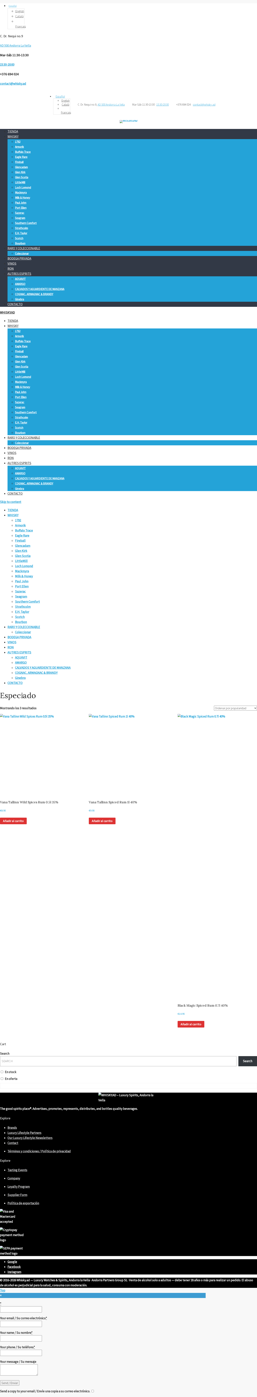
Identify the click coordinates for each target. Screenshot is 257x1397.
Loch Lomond (23, 187)
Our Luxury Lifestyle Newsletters (30, 1138)
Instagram (14, 1272)
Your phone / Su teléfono (17, 1347)
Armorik (19, 147)
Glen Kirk (20, 172)
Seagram (20, 218)
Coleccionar (22, 253)
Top (2, 1290)
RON (11, 269)
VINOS (12, 263)
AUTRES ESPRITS (19, 274)
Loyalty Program (19, 1186)
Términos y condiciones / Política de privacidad (39, 1151)
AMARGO (20, 284)
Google (12, 1262)
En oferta (11, 1079)
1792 (17, 141)
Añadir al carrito (13, 821)
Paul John (20, 202)
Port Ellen (21, 207)
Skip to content (10, 502)
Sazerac (19, 213)
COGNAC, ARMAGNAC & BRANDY (34, 294)
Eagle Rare (21, 157)
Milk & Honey (22, 197)
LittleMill (20, 182)
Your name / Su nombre (16, 1333)
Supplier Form (17, 1195)
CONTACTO (15, 304)
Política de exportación (23, 1203)
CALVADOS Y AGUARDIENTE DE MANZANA (39, 289)
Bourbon (20, 243)
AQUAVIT (20, 279)
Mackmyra (21, 192)
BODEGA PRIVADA (19, 258)
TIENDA (13, 131)
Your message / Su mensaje (18, 1362)
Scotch (19, 238)
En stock (10, 1072)
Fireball (19, 162)
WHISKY (13, 136)
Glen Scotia (21, 177)
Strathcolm (21, 228)
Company (14, 1178)
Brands (12, 1128)
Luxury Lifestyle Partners (24, 1133)
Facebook (14, 1267)
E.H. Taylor (21, 233)
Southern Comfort (26, 223)
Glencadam (21, 167)
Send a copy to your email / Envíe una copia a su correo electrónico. (45, 1391)
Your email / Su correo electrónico (23, 1318)
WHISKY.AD (7, 312)
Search (4, 1053)
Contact (13, 1143)
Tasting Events (17, 1170)
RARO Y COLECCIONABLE (24, 248)
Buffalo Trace (23, 152)
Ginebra (19, 299)
